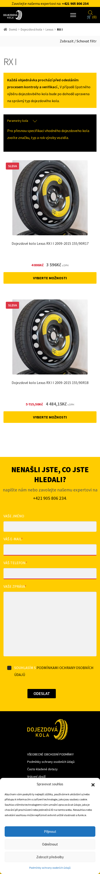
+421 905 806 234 (75, 3)
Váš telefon (15, 562)
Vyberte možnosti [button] (50, 278)
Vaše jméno (13, 516)
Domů (13, 29)
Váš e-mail (13, 539)
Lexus (49, 29)
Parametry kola (17, 121)
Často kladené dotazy (42, 769)
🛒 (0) (92, 17)
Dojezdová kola (31, 29)
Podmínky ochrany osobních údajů (50, 867)
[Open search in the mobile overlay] (90, 12)
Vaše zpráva (14, 586)
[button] (93, 784)
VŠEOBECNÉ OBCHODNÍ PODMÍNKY (50, 754)
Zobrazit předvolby (50, 857)
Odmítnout (50, 844)
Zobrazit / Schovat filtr (78, 41)
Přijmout (50, 831)
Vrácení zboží (36, 776)
